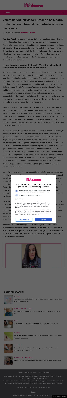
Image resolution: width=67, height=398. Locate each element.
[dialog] (33, 199)
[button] (33, 199)
